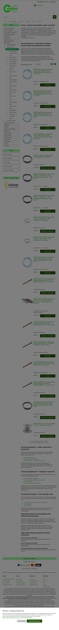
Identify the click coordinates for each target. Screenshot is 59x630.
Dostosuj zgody (22, 621)
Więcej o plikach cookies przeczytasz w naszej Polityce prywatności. (17, 617)
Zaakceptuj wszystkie (34, 621)
